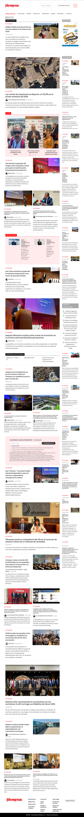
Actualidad (21, 13)
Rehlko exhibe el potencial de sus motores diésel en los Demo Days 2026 (18, 29)
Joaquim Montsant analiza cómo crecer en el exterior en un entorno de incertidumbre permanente (30, 336)
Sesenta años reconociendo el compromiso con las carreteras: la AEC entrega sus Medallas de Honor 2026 (30, 703)
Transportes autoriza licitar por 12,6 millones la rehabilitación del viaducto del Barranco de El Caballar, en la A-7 (70, 418)
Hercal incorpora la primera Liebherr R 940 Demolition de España (65, 236)
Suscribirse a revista (31, 807)
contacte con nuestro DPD (26, 459)
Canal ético (42, 802)
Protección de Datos (56, 802)
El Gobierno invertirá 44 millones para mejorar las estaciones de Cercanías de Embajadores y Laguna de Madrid (65, 472)
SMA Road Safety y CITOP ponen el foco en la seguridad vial (69, 118)
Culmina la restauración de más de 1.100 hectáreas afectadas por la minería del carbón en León (65, 396)
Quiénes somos (42, 810)
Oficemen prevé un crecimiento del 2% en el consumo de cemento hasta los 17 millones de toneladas (31, 540)
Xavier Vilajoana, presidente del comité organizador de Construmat (25, 243)
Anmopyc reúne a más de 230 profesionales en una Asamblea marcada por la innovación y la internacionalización (17, 563)
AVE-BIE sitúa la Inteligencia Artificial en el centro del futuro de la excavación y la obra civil (45, 775)
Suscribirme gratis (48, 443)
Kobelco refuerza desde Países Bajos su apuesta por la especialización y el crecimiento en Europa (17, 728)
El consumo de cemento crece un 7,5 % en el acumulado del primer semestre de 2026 (65, 145)
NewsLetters (32, 804)
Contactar (43, 799)
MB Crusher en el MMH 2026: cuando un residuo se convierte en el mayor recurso (65, 91)
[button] (56, 136)
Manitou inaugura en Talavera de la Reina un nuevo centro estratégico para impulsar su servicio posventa (16, 611)
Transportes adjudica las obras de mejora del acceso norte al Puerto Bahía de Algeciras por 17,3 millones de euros (65, 438)
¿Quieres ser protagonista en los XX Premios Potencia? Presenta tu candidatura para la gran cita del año (17, 375)
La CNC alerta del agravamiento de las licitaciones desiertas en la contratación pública (44, 212)
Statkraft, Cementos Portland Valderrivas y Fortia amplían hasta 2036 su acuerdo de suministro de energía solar (70, 550)
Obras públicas (10, 13)
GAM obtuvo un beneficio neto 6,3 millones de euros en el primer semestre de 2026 (65, 363)
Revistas (69, 13)
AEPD (29, 460)
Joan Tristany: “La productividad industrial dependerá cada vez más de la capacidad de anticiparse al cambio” (17, 474)
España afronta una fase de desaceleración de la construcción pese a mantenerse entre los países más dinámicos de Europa (17, 776)
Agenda (53, 13)
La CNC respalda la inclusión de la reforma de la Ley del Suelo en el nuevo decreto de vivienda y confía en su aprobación (70, 485)
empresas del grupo (41, 456)
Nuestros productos (43, 806)
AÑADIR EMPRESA (70, 800)
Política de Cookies (56, 806)
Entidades (60, 13)
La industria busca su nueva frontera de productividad (15, 416)
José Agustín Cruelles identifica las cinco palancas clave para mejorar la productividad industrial (16, 213)
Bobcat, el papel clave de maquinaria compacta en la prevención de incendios (65, 520)
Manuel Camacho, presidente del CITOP (51, 242)
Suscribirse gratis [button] (64, 5)
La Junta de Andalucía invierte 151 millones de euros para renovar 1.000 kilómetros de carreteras (69, 281)
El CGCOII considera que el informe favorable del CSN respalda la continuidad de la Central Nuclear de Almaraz (65, 269)
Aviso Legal (23, 451)
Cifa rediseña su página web (65, 501)
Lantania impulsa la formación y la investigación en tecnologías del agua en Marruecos (70, 208)
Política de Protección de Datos (35, 451)
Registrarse (31, 802)
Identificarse (32, 799)
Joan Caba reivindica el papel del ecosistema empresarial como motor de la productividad (17, 273)
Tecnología (45, 13)
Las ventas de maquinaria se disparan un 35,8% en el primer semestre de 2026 (29, 95)
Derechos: (15, 458)
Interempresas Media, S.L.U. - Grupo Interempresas (44, 815)
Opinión (28, 13)
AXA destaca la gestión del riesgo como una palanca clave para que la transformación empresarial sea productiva (17, 166)
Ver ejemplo (38, 440)
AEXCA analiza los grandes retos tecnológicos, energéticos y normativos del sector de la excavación (17, 636)
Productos (36, 13)
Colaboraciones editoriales (57, 810)
